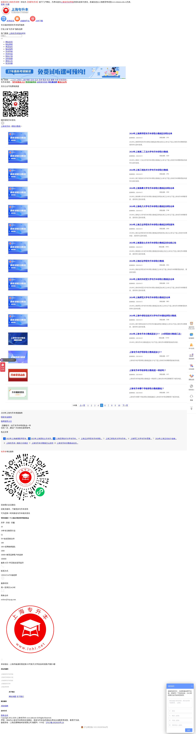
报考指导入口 (6, 421)
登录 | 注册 (5, 4)
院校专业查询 (6, 417)
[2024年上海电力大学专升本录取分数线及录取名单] (18, 217)
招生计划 (9, 56)
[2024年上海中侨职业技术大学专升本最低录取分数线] (18, 327)
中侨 (57, 80)
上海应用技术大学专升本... (65, 439)
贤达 (44, 80)
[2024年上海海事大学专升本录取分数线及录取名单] (18, 199)
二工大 (13, 80)
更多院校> (63, 80)
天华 (40, 80)
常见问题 (9, 63)
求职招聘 (4, 706)
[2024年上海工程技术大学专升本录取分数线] (18, 181)
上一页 (82, 405)
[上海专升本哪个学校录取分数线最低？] (18, 399)
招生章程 (9, 44)
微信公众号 (62, 82)
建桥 (52, 80)
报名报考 (9, 49)
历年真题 (9, 59)
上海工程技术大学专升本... (115, 439)
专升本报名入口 (18, 82)
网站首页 (9, 42)
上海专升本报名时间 (17, 33)
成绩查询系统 (42, 82)
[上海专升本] (15, 15)
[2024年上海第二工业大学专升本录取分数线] (18, 163)
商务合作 (4, 715)
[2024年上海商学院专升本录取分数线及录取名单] (18, 144)
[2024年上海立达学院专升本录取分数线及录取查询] (18, 236)
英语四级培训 (30, 82)
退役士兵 (9, 61)
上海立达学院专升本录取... (90, 439)
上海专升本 (5, 126)
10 (119, 405)
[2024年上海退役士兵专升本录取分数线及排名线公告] (18, 254)
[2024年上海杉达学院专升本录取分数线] (18, 272)
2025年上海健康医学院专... (16, 439)
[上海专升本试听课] (63, 77)
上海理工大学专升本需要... (140, 439)
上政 (24, 80)
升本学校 (9, 51)
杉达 (48, 80)
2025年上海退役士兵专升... (40, 439)
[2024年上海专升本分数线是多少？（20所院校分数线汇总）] (18, 345)
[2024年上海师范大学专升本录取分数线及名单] (18, 308)
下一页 (125, 405)
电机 (28, 80)
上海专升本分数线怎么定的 (41, 443)
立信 (32, 80)
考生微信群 (52, 82)
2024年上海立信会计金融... (165, 439)
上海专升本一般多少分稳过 (16, 443)
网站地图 (12, 696)
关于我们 (20, 696)
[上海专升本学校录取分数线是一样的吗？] (18, 381)
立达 (36, 80)
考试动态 (9, 47)
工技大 (19, 80)
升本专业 (9, 54)
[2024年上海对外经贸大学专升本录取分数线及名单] (18, 290)
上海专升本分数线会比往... (66, 443)
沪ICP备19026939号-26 (55, 722)
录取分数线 (16, 126)
